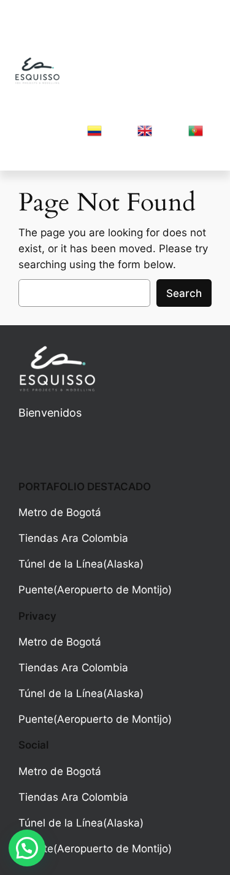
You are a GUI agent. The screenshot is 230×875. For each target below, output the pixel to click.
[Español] (94, 134)
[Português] (195, 134)
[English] (144, 134)
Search (184, 293)
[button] (27, 848)
